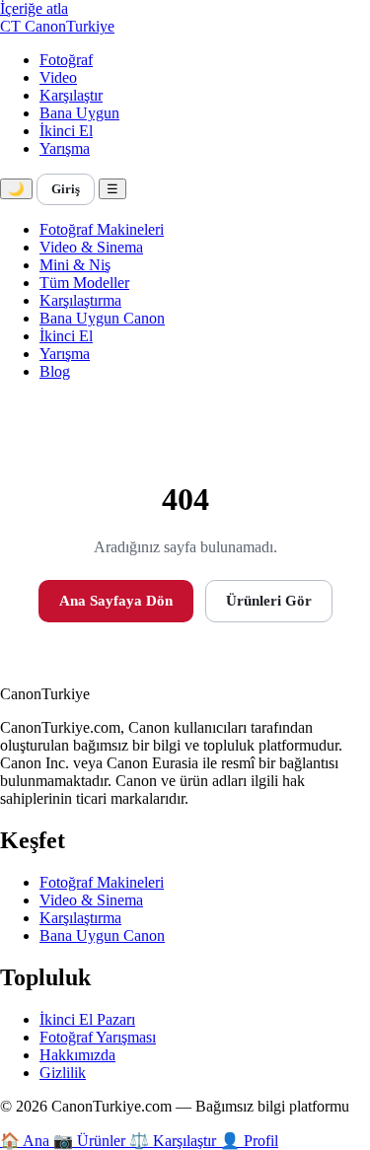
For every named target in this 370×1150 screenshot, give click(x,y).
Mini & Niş (75, 264)
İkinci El (66, 130)
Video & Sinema (91, 247)
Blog (54, 371)
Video (58, 77)
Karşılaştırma (80, 300)
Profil (249, 1140)
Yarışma (64, 148)
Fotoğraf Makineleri (101, 229)
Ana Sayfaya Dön (116, 601)
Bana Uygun (79, 113)
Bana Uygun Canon (102, 318)
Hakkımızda (77, 1054)
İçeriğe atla (34, 8)
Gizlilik (62, 1072)
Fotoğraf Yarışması (97, 1037)
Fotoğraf (66, 59)
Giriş (65, 188)
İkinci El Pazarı (87, 1019)
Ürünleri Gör (269, 601)
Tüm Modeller (84, 282)
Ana (26, 1140)
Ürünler (91, 1140)
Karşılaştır (71, 95)
